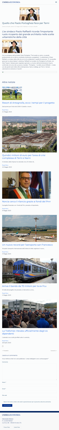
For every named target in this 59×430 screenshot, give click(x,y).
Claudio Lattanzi (10, 26)
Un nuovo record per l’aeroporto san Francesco (27, 244)
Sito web (4, 395)
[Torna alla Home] (11, 2)
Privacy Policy (7, 427)
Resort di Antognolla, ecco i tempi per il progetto (28, 102)
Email (4, 389)
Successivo (53, 350)
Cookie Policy (17, 427)
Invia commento (7, 405)
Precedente (5, 350)
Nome (4, 382)
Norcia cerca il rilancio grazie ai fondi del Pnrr (26, 201)
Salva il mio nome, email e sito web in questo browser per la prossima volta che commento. (27, 402)
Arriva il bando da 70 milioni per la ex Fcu (24, 286)
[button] (56, 2)
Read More (5, 110)
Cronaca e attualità (33, 26)
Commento (5, 362)
